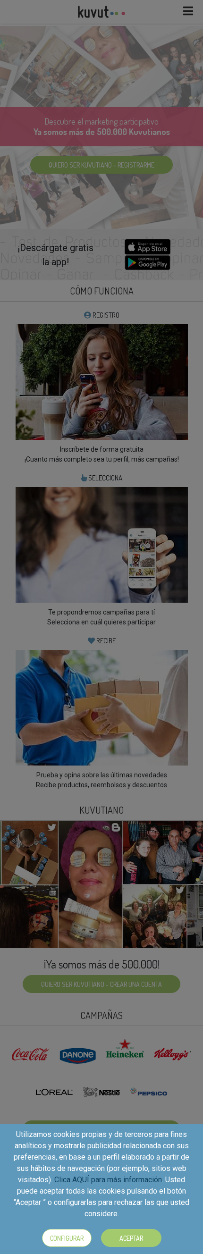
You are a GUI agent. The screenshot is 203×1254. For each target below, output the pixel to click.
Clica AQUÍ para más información (108, 1179)
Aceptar (131, 1238)
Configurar (67, 1238)
